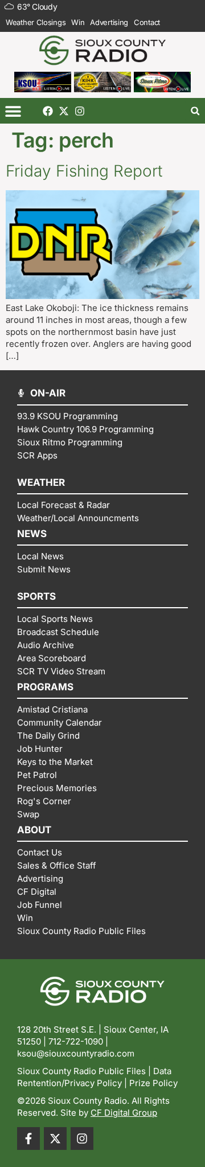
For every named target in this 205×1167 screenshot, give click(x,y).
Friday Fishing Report (84, 171)
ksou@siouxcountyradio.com (75, 1053)
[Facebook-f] (28, 1138)
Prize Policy (153, 1083)
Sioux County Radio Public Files (81, 1071)
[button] (13, 111)
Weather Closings (35, 22)
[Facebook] (48, 111)
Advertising (109, 22)
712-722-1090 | (78, 1041)
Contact (147, 22)
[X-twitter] (64, 111)
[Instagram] (80, 111)
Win (77, 22)
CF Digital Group (124, 1112)
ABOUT (34, 830)
